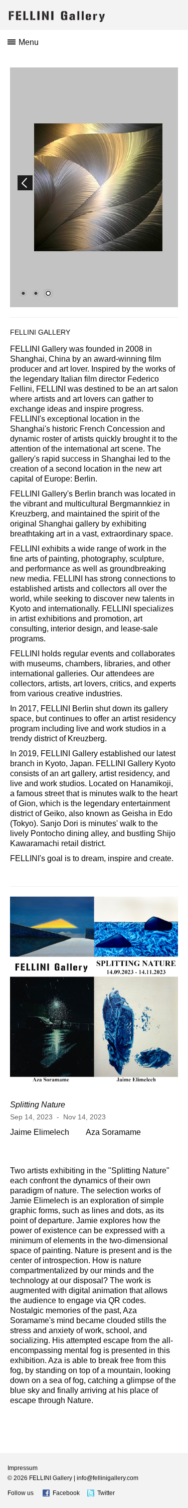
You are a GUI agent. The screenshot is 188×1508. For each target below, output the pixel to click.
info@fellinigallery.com (107, 1478)
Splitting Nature (37, 1104)
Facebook (66, 1493)
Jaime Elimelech (39, 1132)
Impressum (23, 1468)
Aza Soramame (113, 1132)
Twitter (106, 1493)
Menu (29, 42)
